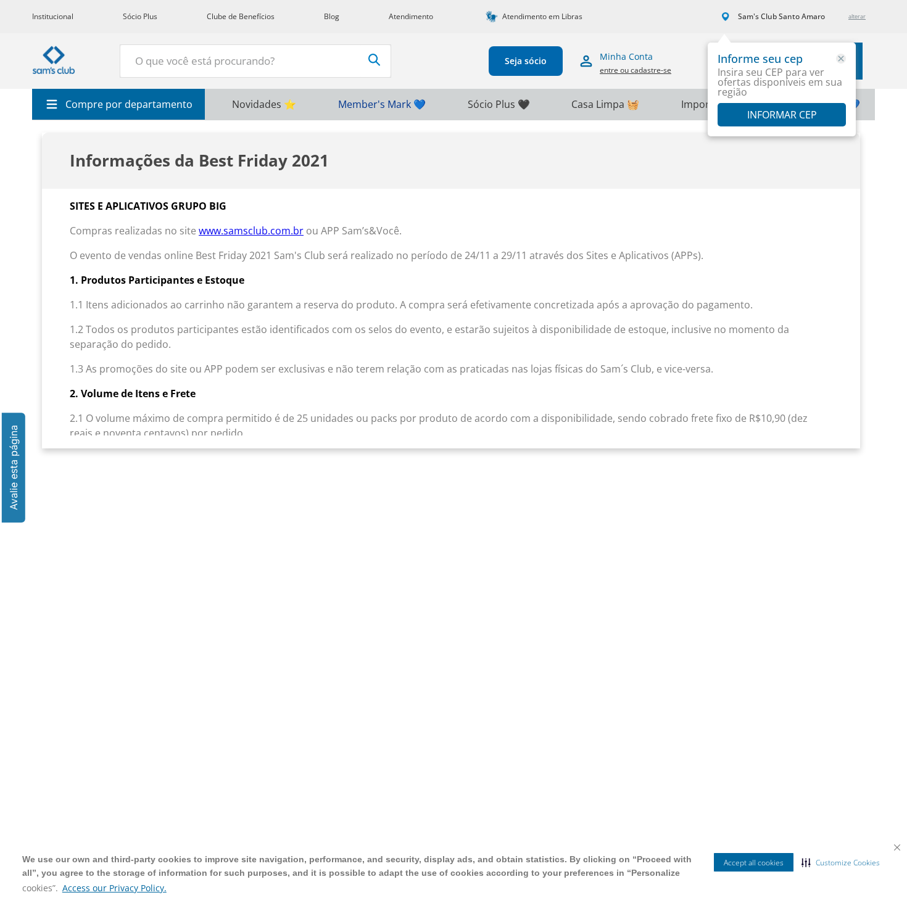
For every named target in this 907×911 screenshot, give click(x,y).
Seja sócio (526, 61)
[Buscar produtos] (374, 60)
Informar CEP (782, 115)
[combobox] (255, 61)
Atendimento (411, 16)
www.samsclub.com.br (251, 230)
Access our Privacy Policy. (114, 888)
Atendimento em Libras (542, 16)
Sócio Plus (140, 16)
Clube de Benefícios (241, 16)
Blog (331, 16)
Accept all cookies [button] (754, 862)
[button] (840, 862)
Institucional (52, 16)
